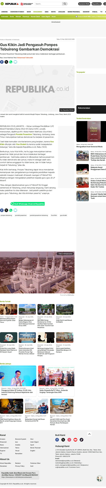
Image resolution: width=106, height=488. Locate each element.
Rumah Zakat (35, 16)
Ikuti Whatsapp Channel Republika (29, 204)
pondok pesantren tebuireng (39, 215)
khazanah (37, 12)
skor (29, 12)
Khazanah (8, 39)
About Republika (5, 463)
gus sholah (63, 215)
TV (101, 12)
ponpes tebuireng (6, 215)
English (32, 450)
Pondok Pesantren (24, 134)
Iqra (16, 442)
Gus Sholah (21, 144)
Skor (31, 439)
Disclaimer (3, 466)
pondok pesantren (21, 215)
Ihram (54, 16)
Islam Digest (46, 16)
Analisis (17, 445)
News (2, 445)
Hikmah (18, 16)
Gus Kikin (54, 215)
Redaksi (18, 463)
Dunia (12, 16)
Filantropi (26, 16)
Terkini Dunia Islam (83, 118)
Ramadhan (18, 453)
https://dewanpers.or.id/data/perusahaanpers (16, 477)
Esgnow (2, 450)
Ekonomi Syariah (17, 12)
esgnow (86, 12)
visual (95, 12)
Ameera (2, 439)
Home (2, 39)
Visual (17, 450)
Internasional (4, 448)
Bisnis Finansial (74, 12)
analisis (61, 12)
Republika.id (96, 4)
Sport (32, 445)
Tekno (17, 448)
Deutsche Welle (84, 4)
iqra (46, 12)
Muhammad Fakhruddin (25, 57)
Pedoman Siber (35, 463)
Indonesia (4, 16)
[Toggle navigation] (2, 3)
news (53, 12)
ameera (4, 12)
